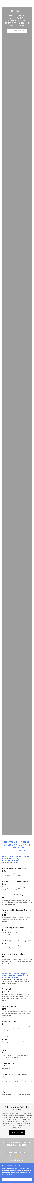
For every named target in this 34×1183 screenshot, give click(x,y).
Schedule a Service (17, 31)
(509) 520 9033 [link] (17, 11)
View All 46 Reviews (17, 1160)
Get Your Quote (17, 1132)
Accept (17, 1179)
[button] (4, 3)
